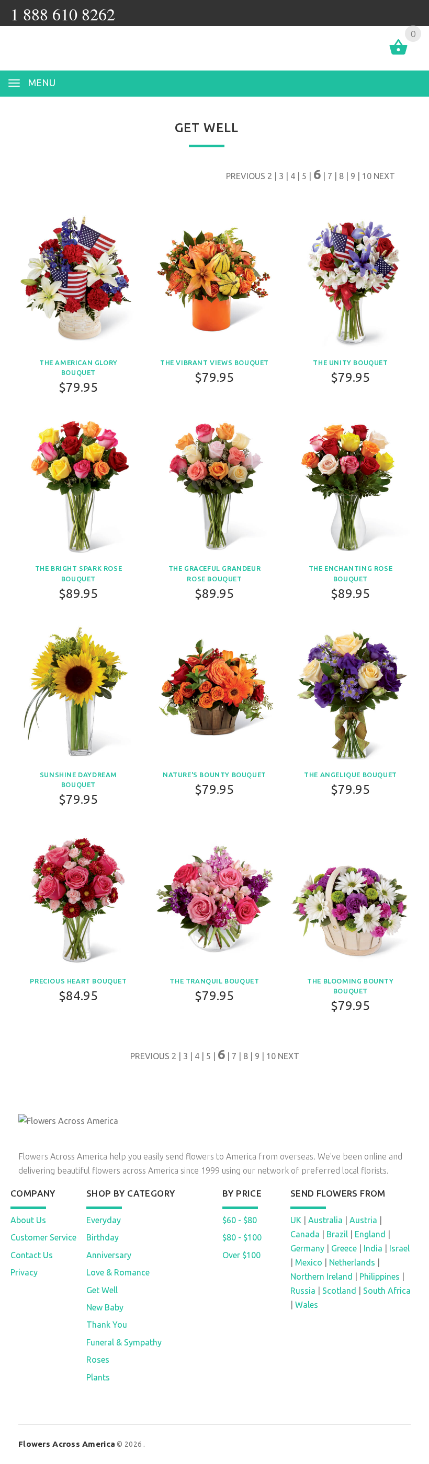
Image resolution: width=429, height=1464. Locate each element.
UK (295, 1220)
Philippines (379, 1276)
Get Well (102, 1290)
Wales (306, 1304)
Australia (325, 1220)
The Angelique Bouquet (350, 774)
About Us (28, 1220)
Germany (307, 1248)
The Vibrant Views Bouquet (214, 362)
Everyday (103, 1220)
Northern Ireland (321, 1276)
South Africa (387, 1290)
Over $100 (241, 1255)
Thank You (106, 1324)
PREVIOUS (245, 176)
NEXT (384, 176)
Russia (302, 1290)
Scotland (339, 1290)
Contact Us (31, 1255)
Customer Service (43, 1237)
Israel (399, 1248)
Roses (97, 1359)
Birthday (102, 1237)
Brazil (337, 1234)
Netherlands (352, 1262)
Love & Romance (118, 1272)
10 (366, 176)
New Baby (104, 1307)
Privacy (24, 1272)
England (370, 1234)
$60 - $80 (239, 1220)
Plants (98, 1377)
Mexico (308, 1262)
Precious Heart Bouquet (78, 981)
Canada (305, 1234)
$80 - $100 (242, 1237)
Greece (344, 1248)
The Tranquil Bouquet (214, 981)
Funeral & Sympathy (124, 1342)
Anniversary (108, 1255)
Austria (363, 1220)
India (373, 1248)
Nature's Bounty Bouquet (214, 774)
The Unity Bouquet (350, 362)
